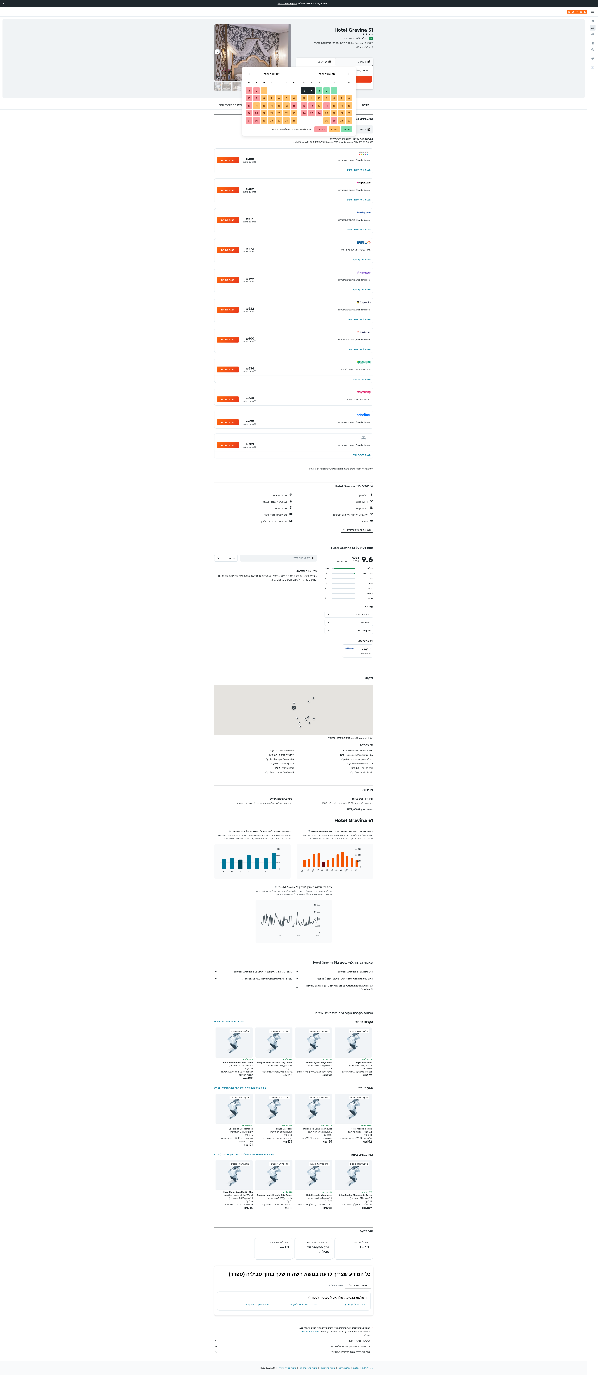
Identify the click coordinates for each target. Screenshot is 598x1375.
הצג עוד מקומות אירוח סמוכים (229, 1021)
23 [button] (326, 113)
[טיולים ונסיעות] (593, 58)
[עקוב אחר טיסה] (593, 50)
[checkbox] (357, 651)
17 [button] (319, 105)
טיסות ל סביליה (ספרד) (355, 1304)
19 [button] (304, 105)
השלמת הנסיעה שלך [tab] (358, 1285)
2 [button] (326, 90)
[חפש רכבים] (593, 34)
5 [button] (304, 90)
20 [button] (349, 113)
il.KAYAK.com (367, 1368)
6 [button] (349, 98)
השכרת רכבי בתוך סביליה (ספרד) (302, 1304)
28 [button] (341, 120)
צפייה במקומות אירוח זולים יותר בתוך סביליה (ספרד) (240, 1088)
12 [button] (304, 98)
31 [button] (249, 120)
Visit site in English (287, 3)
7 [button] (341, 98)
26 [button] (304, 113)
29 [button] (334, 120)
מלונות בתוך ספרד (328, 1368)
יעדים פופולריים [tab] (335, 1285)
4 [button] (311, 90)
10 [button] (319, 98)
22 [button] (334, 113)
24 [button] (319, 113)
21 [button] (341, 113)
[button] (3, 3)
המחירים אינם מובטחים (310, 1331)
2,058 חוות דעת (352, 38)
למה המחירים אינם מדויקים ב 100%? (351, 1352)
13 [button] (349, 105)
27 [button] (349, 120)
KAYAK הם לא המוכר (359, 1340)
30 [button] (326, 120)
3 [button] (319, 90)
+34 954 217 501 (364, 46)
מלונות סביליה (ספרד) (287, 1368)
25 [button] (311, 113)
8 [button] (334, 98)
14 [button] (341, 105)
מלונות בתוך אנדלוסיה (308, 1368)
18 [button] (312, 105)
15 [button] (334, 105)
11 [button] (312, 98)
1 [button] (334, 90)
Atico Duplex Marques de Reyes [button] (355, 1195)
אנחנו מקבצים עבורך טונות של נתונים (350, 1346)
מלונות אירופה (344, 1368)
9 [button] (326, 98)
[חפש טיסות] (593, 21)
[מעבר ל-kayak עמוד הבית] (577, 12)
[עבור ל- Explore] (593, 43)
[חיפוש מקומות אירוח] (593, 28)
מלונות (355, 1368)
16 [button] (326, 105)
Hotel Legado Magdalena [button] (319, 1062)
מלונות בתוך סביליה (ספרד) (256, 1304)
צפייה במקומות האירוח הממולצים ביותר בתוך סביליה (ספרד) (244, 1154)
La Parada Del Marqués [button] (241, 1128)
